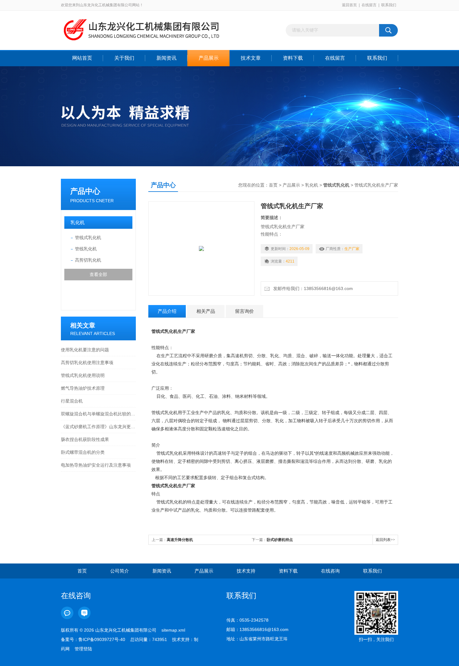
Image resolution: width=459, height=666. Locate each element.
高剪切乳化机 (88, 260)
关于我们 (124, 58)
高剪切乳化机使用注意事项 (87, 362)
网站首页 (82, 58)
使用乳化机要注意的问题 (85, 349)
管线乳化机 (86, 248)
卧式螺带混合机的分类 (83, 452)
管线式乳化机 (88, 237)
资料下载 (293, 58)
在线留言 (369, 5)
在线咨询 (330, 570)
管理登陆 (83, 648)
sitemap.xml (173, 630)
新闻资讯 (166, 58)
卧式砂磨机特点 (280, 540)
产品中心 (85, 191)
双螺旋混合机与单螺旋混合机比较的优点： (98, 413)
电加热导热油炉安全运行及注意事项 (96, 465)
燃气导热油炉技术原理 (83, 388)
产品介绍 (167, 311)
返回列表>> (385, 540)
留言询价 (244, 311)
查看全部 (98, 274)
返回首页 (349, 5)
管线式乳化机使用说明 (83, 375)
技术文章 (251, 58)
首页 (273, 185)
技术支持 (246, 570)
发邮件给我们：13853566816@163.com (312, 288)
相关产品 (205, 311)
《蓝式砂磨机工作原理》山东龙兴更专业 (98, 426)
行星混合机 (72, 400)
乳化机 (78, 222)
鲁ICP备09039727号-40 (101, 639)
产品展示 (209, 58)
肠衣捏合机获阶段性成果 (85, 439)
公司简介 (119, 570)
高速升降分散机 (180, 540)
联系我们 (388, 5)
